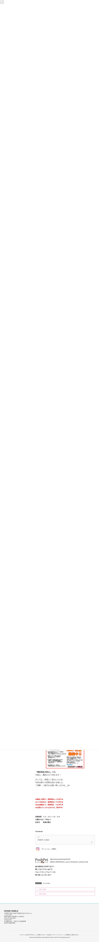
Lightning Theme (48, 937)
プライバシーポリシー (58, 934)
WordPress (39, 937)
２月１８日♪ (42, 889)
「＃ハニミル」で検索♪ (48, 849)
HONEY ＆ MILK (43, 840)
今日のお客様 (46, 883)
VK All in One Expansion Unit (62, 937)
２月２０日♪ (42, 894)
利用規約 (68, 934)
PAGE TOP (94, 912)
